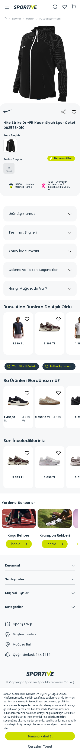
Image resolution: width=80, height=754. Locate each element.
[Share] (63, 111)
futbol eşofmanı (50, 18)
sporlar (16, 18)
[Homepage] (25, 7)
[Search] (55, 6)
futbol (30, 18)
